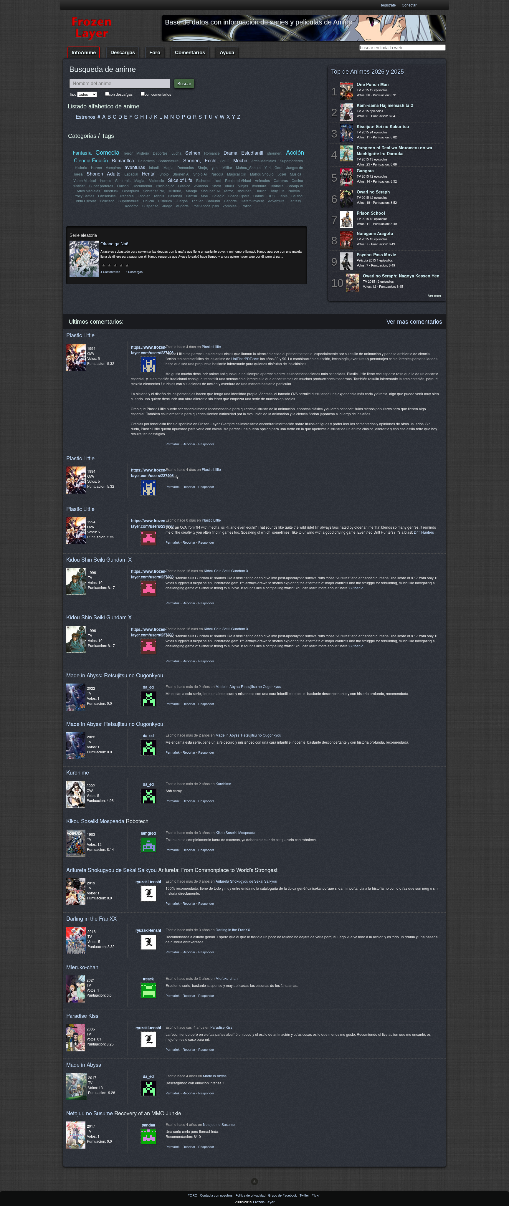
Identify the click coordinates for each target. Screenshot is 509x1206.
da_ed (148, 687)
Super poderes (101, 185)
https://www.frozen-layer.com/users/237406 (152, 349)
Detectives (146, 160)
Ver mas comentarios (414, 321)
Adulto (113, 173)
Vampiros (113, 167)
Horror (260, 190)
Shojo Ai (200, 173)
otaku (229, 185)
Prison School (371, 213)
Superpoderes (291, 160)
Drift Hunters (424, 532)
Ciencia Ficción (91, 160)
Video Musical (84, 180)
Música (295, 173)
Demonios (185, 167)
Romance (212, 152)
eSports (182, 205)
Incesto (105, 180)
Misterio (142, 152)
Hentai (149, 173)
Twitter (305, 1195)
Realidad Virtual (238, 180)
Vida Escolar (86, 200)
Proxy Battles (83, 195)
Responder (206, 443)
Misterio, (175, 190)
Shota (216, 185)
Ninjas (243, 185)
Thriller (197, 200)
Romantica (123, 160)
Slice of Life (180, 180)
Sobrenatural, (154, 190)
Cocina (297, 180)
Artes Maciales (88, 190)
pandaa (148, 1125)
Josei (281, 173)
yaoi (215, 167)
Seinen (192, 152)
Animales (262, 180)
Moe (204, 195)
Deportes (160, 152)
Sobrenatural (168, 160)
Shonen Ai (181, 173)
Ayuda (227, 52)
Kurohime (77, 772)
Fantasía (82, 152)
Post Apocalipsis (205, 205)
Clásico (184, 185)
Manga (191, 190)
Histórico (165, 200)
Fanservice (107, 195)
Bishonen (203, 180)
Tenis (283, 195)
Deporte (230, 200)
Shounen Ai (210, 190)
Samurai (213, 200)
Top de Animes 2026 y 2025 (367, 71)
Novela (294, 190)
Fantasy (294, 200)
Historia (81, 167)
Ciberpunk (130, 190)
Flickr (316, 1195)
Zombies (230, 205)
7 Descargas (134, 271)
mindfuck (111, 190)
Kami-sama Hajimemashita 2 (385, 105)
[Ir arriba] (254, 1181)
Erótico (246, 205)
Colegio (218, 195)
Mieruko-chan (82, 967)
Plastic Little (80, 335)
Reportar (189, 443)
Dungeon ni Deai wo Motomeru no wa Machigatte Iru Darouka (394, 150)
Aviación (201, 185)
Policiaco (107, 200)
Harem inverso (252, 200)
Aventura (259, 185)
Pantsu (191, 195)
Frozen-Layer (264, 1201)
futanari (79, 185)
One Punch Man (373, 84)
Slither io (356, 587)
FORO (193, 1195)
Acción (295, 152)
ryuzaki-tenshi (148, 881)
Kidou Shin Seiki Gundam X (99, 559)
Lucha (176, 152)
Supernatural (128, 200)
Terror (128, 152)
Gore (278, 167)
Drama (230, 152)
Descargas (122, 52)
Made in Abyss (83, 1064)
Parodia (217, 173)
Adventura (276, 200)
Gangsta (365, 170)
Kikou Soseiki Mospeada (95, 821)
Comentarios (190, 52)
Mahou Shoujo (262, 173)
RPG (271, 195)
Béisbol (297, 195)
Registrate (387, 4)
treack (148, 979)
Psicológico (165, 185)
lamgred (148, 833)
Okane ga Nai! (114, 243)
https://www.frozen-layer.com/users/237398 (152, 523)
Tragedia (127, 195)
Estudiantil (252, 152)
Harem (96, 167)
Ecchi (211, 160)
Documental (142, 185)
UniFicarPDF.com (245, 358)
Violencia (156, 180)
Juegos (182, 200)
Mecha (240, 160)
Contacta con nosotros (217, 1195)
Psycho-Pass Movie (376, 254)
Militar (227, 167)
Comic (258, 195)
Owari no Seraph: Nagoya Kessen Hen (401, 276)
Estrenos (85, 116)
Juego (167, 205)
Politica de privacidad (250, 1195)
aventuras (135, 167)
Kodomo (131, 205)
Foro (154, 52)
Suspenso (150, 205)
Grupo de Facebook (283, 1195)
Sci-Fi (224, 160)
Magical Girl (236, 173)
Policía (148, 200)
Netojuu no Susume (89, 1113)
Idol (218, 180)
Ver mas (434, 295)
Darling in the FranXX (91, 918)
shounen (244, 190)
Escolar (144, 195)
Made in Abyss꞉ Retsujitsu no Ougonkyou (114, 675)
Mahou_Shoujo (248, 167)
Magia (168, 167)
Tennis (158, 195)
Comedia (107, 152)
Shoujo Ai (295, 185)
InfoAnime (84, 52)
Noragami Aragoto (375, 233)
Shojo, (203, 167)
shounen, (274, 152)
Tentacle (277, 185)
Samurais (122, 180)
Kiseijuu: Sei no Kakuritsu (383, 126)
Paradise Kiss (82, 1015)
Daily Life (277, 190)
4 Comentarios (110, 271)
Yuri (268, 167)
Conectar (409, 4)
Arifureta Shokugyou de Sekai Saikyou (111, 870)
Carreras (281, 180)
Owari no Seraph (373, 192)
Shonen (95, 173)
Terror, (229, 190)
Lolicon (123, 185)
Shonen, (192, 160)
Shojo (164, 173)
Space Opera (238, 195)
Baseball (175, 195)
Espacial (131, 173)
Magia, (139, 180)
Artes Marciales (263, 160)
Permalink (173, 443)
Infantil (154, 167)
